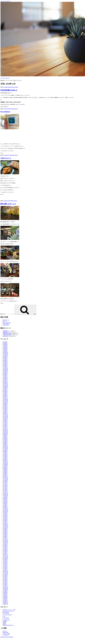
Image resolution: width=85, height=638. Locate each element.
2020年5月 (5, 439)
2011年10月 (5, 574)
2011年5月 (5, 580)
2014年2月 (5, 537)
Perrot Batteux (5, 111)
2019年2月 (5, 459)
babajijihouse (5, 336)
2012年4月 (5, 566)
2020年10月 (5, 433)
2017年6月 (5, 485)
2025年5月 (5, 361)
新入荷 (4, 622)
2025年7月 (5, 358)
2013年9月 (5, 544)
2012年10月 (5, 558)
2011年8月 (5, 576)
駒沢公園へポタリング (8, 204)
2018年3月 (5, 473)
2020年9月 (5, 434)
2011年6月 (5, 579)
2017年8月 (5, 482)
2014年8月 (5, 529)
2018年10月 (5, 464)
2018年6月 (5, 469)
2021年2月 (5, 427)
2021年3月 (5, 426)
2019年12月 (5, 446)
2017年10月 (5, 480)
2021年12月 (5, 414)
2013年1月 (5, 554)
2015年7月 (5, 515)
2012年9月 (5, 559)
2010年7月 (5, 593)
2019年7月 (5, 452)
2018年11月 (5, 463)
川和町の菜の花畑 (7, 333)
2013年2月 (5, 553)
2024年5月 (5, 377)
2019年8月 (5, 451)
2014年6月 (5, 532)
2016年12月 (5, 493)
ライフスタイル (6, 619)
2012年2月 (5, 568)
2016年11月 (5, 494)
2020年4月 (5, 441)
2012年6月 (5, 563)
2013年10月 (5, 542)
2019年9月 (5, 450)
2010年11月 (5, 588)
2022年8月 (5, 404)
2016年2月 (5, 506)
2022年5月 (5, 408)
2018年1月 (5, 476)
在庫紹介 (5, 621)
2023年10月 (5, 386)
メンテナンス (6, 618)
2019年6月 (5, 454)
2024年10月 (5, 370)
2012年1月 (5, 570)
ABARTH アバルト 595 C (9, 609)
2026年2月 (5, 349)
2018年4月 (5, 472)
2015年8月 (5, 514)
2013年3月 (5, 551)
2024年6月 (5, 375)
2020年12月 (5, 430)
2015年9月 (5, 512)
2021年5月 (5, 424)
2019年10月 (5, 448)
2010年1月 (5, 601)
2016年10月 (5, 495)
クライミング (6, 617)
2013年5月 (5, 549)
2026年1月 (5, 351)
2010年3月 (5, 598)
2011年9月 (5, 575)
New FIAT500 (6, 612)
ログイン (5, 630)
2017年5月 (5, 486)
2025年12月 (5, 352)
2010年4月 (5, 597)
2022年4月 (5, 409)
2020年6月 (5, 438)
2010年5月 (5, 596)
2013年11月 (5, 541)
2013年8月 (5, 545)
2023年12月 (5, 383)
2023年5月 (5, 392)
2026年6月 (5, 344)
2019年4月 (5, 456)
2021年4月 (5, 425)
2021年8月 (5, 420)
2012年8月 (5, 560)
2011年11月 (5, 572)
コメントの (6, 633)
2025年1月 (5, 366)
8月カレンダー (6, 319)
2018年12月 (5, 461)
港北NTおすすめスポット (8, 625)
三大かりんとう (5, 158)
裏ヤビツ (5, 321)
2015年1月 (5, 523)
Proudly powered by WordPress (6, 636)
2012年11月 (5, 557)
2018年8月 (5, 467)
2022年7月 (5, 405)
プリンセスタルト (7, 322)
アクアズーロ (6, 613)
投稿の (5, 632)
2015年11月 (5, 510)
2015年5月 (5, 517)
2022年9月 (5, 403)
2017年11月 (5, 478)
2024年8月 (5, 373)
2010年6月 (5, 594)
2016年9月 (5, 497)
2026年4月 (5, 347)
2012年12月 (5, 555)
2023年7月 (5, 390)
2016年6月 (5, 501)
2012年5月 (5, 564)
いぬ (4, 616)
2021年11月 (5, 416)
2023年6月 (5, 391)
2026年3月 (5, 348)
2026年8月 (5, 341)
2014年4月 (5, 534)
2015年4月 (5, 519)
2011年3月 (5, 583)
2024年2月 (5, 381)
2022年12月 (5, 399)
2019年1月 (5, 460)
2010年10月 (5, 589)
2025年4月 (5, 362)
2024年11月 (5, 369)
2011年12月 (5, 571)
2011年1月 (5, 585)
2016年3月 (5, 504)
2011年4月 (5, 581)
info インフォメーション (8, 611)
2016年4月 (5, 503)
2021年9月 (5, 418)
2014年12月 (5, 524)
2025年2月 (5, 365)
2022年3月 (5, 411)
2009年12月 (5, 602)
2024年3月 (5, 379)
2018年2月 (5, 474)
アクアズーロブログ (4, 78)
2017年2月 (5, 490)
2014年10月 (5, 527)
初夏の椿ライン (6, 330)
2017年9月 (5, 481)
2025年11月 (5, 353)
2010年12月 (5, 587)
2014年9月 (5, 528)
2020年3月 (5, 442)
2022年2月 (5, 412)
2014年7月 (5, 531)
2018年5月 (5, 471)
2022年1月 (5, 413)
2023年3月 (5, 395)
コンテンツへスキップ (5, 1)
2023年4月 (5, 394)
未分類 (4, 623)
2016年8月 (5, 498)
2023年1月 (5, 397)
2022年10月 (5, 401)
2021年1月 (5, 429)
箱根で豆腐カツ (6, 323)
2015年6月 (5, 516)
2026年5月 (5, 345)
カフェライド (6, 325)
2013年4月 (5, 550)
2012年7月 (5, 562)
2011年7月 (5, 577)
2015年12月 (5, 508)
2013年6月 (5, 547)
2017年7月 (5, 484)
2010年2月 (5, 600)
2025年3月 (5, 364)
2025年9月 (5, 356)
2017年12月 (5, 477)
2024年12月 (5, 367)
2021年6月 (5, 422)
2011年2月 (5, 584)
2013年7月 (5, 546)
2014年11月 (5, 525)
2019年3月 (5, 457)
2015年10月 (5, 511)
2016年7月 (5, 499)
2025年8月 (5, 357)
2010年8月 (5, 592)
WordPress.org (6, 634)
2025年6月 (5, 360)
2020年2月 (5, 443)
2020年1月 (5, 444)
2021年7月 (5, 421)
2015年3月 (5, 520)
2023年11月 (5, 384)
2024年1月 (5, 382)
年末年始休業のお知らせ (8, 90)
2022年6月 (5, 407)
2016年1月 (5, 507)
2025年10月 (5, 354)
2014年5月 (5, 533)
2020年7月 (5, 437)
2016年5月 (5, 502)
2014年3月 (5, 536)
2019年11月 (5, 447)
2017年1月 (5, 491)
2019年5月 (5, 455)
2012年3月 (5, 567)
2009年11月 (5, 604)
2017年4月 (5, 487)
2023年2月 (5, 396)
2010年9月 (5, 590)
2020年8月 (5, 435)
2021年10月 (5, 417)
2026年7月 (5, 343)
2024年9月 (5, 371)
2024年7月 (5, 374)
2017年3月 (5, 489)
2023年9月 (5, 387)
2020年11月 (5, 431)
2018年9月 (5, 465)
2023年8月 (5, 388)
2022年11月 (5, 400)
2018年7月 (5, 468)
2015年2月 (5, 521)
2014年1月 (5, 538)
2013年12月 (5, 540)
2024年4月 (5, 378)
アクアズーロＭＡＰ (7, 614)
